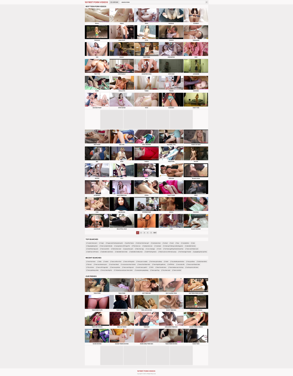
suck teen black (114, 264)
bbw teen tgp (140, 249)
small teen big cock (93, 249)
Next (155, 232)
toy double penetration (178, 261)
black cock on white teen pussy (168, 251)
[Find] (206, 2)
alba (100, 261)
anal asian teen (156, 243)
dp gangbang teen (93, 246)
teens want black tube (194, 264)
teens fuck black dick (144, 264)
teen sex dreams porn (101, 264)
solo (194, 243)
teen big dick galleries (159, 264)
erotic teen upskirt (142, 267)
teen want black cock (192, 249)
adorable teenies (191, 246)
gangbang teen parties (200, 251)
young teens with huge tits (123, 246)
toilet (166, 261)
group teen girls (129, 249)
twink (159, 249)
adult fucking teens (151, 251)
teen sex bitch (105, 249)
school (166, 243)
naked (106, 261)
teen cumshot (177, 270)
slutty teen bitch (202, 261)
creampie (158, 246)
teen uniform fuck (116, 261)
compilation (186, 243)
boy (178, 243)
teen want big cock (129, 267)
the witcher (91, 267)
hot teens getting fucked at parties (174, 249)
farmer (90, 264)
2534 (152, 267)
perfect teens (130, 243)
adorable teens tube (122, 251)
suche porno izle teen (192, 267)
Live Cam (115, 2)
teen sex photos (115, 267)
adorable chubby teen (137, 251)
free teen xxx (136, 246)
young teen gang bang (142, 270)
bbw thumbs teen (161, 267)
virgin (102, 243)
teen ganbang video (93, 270)
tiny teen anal (166, 270)
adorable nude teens (107, 251)
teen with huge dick (103, 267)
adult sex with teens (93, 251)
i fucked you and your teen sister (124, 270)
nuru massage (151, 249)
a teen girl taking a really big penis (174, 246)
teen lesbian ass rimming (176, 267)
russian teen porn (92, 243)
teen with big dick (129, 261)
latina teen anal (117, 249)
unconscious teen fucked (128, 264)
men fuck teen (91, 261)
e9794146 (171, 264)
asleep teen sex (148, 246)
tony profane (191, 261)
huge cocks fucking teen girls (115, 243)
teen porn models (142, 261)
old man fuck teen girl (143, 243)
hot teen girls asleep (156, 261)
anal (172, 243)
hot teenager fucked (185, 251)
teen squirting (155, 270)
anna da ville (181, 264)
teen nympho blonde (106, 246)
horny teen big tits (107, 270)
